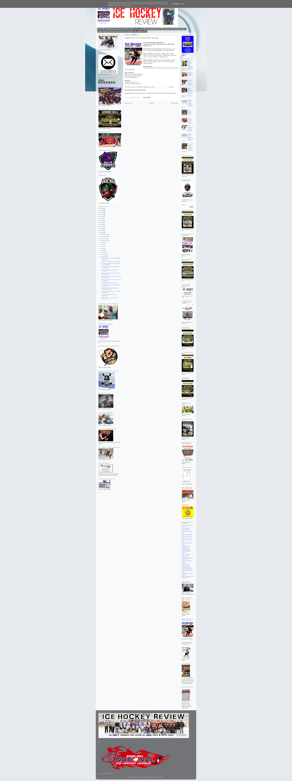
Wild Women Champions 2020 (186, 564)
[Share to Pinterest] (149, 97)
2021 (101, 218)
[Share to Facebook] (148, 97)
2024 (101, 212)
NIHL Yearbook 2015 (187, 536)
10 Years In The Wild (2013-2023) (118, 31)
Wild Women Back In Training (190, 112)
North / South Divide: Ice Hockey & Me (187, 577)
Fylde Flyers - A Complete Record (186, 546)
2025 (101, 210)
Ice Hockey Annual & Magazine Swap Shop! (115, 29)
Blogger (161, 777)
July (102, 244)
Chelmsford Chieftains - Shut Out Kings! (110, 261)
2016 (101, 228)
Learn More (175, 4)
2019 (101, 222)
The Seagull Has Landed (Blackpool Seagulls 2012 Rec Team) (186, 550)
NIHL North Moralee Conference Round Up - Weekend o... (110, 264)
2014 (101, 232)
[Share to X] (146, 97)
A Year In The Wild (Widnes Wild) (186, 555)
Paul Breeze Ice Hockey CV (136, 29)
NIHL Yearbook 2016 (187, 538)
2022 (101, 216)
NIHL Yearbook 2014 (187, 534)
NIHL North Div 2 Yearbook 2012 (186, 529)
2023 (101, 214)
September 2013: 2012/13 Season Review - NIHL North (109, 288)
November (104, 236)
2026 (101, 208)
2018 (101, 224)
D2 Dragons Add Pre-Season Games (190, 120)
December (104, 234)
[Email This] (144, 97)
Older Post (174, 103)
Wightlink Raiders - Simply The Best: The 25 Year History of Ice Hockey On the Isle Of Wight (187, 569)
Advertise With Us (102, 31)
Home (100, 29)
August (103, 242)
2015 (101, 230)
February (103, 254)
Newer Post (128, 103)
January (103, 256)
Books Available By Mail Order (153, 29)
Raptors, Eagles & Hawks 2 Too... (137, 31)
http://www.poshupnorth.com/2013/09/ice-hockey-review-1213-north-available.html (154, 93)
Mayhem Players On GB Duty (190, 74)
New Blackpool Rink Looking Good (109, 282)
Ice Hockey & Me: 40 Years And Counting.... (174, 29)
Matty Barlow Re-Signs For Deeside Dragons (190, 128)
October (103, 238)
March (103, 252)
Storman (151, 777)
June (102, 246)
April (102, 250)
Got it (183, 4)
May (102, 248)
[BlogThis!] (145, 97)
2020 (101, 220)
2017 (101, 226)
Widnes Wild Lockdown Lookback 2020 (187, 558)
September (104, 240)
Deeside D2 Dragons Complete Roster (190, 83)
